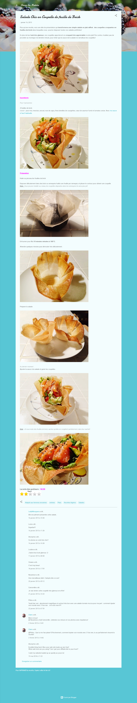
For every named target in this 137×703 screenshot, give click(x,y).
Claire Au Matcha (30, 5)
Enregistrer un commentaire (32, 661)
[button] (116, 15)
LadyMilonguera (33, 511)
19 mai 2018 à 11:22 (35, 656)
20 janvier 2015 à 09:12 (36, 581)
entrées (52, 503)
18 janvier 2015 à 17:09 (36, 569)
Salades (81, 503)
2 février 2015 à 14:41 (36, 623)
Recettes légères (70, 503)
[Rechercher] (120, 6)
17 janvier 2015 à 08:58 (36, 556)
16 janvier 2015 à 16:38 (36, 543)
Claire (30, 615)
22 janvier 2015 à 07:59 (36, 609)
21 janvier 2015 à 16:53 (36, 594)
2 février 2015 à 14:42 (36, 638)
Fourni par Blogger (69, 697)
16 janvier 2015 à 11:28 (36, 531)
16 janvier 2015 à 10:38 (36, 518)
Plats (59, 503)
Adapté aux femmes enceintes (36, 503)
